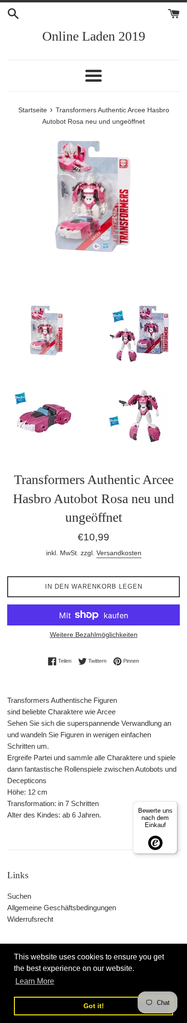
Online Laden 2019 (93, 36)
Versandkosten (118, 553)
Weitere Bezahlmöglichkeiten (94, 634)
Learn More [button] (34, 981)
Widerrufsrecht (30, 919)
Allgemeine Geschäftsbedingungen (61, 908)
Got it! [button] (93, 1006)
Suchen (19, 896)
